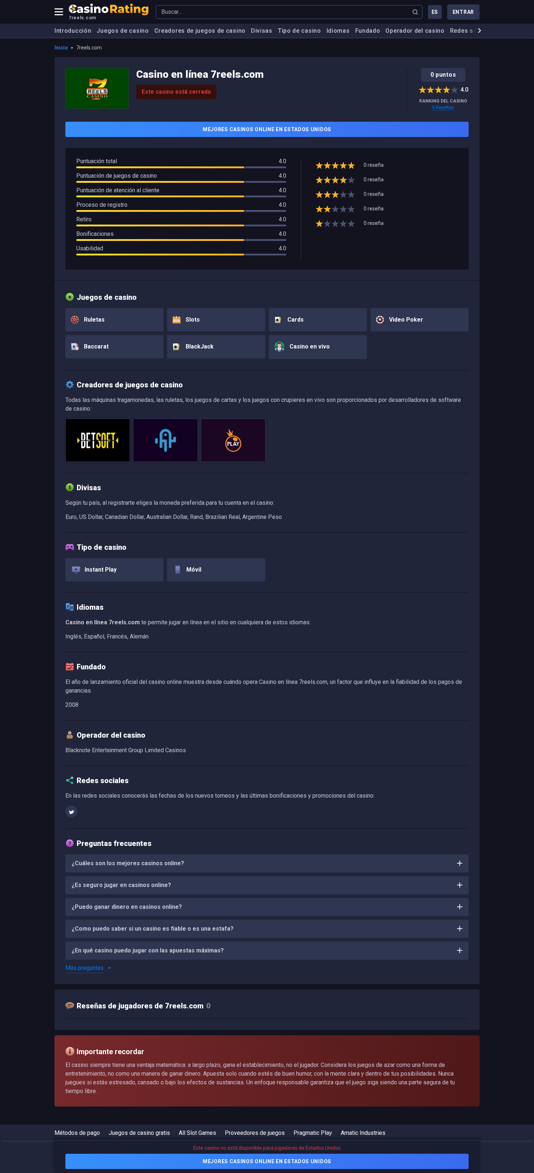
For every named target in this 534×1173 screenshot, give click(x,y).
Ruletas (93, 319)
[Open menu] (59, 12)
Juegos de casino (123, 30)
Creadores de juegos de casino (200, 30)
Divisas (261, 30)
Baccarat (95, 346)
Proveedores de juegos (255, 1132)
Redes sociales (472, 30)
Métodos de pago (77, 1132)
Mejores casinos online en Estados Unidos (267, 129)
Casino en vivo (309, 346)
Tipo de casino (299, 30)
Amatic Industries (363, 1132)
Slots (192, 319)
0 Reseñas (443, 107)
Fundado (367, 30)
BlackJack (199, 346)
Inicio (61, 48)
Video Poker (405, 319)
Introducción (72, 30)
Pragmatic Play (313, 1132)
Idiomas (338, 30)
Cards (295, 319)
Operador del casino (414, 30)
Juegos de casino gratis (139, 1132)
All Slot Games (197, 1132)
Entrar (463, 12)
